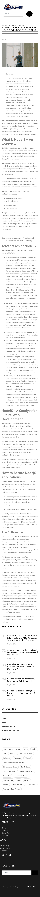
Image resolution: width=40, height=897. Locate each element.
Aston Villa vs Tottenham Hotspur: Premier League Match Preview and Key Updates (22, 652)
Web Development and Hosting (13, 762)
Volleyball (28, 758)
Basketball (6, 758)
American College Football (11, 789)
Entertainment (8, 780)
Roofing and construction (11, 749)
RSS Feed (5, 836)
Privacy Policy (4, 845)
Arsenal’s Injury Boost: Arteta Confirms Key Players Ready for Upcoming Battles (20, 666)
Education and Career (10, 767)
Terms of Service (5, 848)
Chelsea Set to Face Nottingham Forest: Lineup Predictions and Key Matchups (22, 693)
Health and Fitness (21, 776)
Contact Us (5, 833)
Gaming (26, 780)
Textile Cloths (25, 767)
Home (4, 828)
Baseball (29, 753)
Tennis (25, 749)
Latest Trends (31, 784)
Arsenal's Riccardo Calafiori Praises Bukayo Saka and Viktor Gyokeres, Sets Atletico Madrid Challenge (22, 638)
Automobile (7, 776)
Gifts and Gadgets (9, 771)
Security (5, 784)
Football (12, 753)
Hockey (34, 749)
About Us (5, 830)
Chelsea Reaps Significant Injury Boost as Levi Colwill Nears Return (21, 680)
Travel (19, 780)
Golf (4, 753)
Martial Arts (17, 758)
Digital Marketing (17, 784)
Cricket (21, 753)
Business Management (26, 771)
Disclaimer (3, 851)
